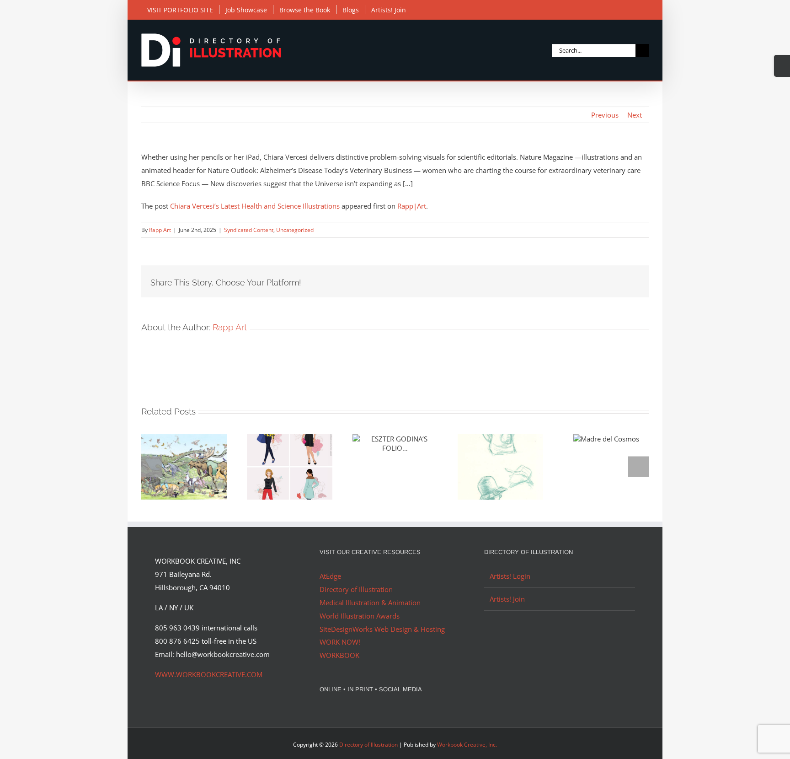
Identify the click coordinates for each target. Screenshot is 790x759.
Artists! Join (507, 598)
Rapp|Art (411, 205)
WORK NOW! (340, 641)
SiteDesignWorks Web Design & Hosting (382, 629)
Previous (605, 114)
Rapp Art (160, 230)
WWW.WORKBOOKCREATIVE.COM (208, 674)
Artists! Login (510, 576)
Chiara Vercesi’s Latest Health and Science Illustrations (255, 205)
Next (634, 114)
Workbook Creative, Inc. (467, 744)
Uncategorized (295, 230)
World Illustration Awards (360, 615)
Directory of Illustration (356, 589)
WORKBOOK (339, 655)
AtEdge (330, 576)
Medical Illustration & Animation (370, 602)
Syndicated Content (248, 230)
